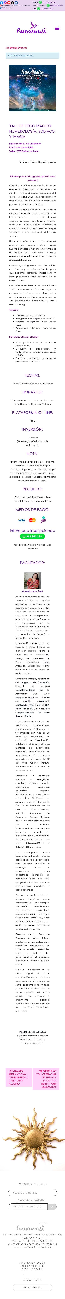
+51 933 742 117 (56, 5)
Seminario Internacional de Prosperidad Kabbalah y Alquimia (18, 1077)
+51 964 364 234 (48, 2)
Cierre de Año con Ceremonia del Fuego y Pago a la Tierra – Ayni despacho (46, 1078)
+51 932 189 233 (46, 8)
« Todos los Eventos (16, 47)
